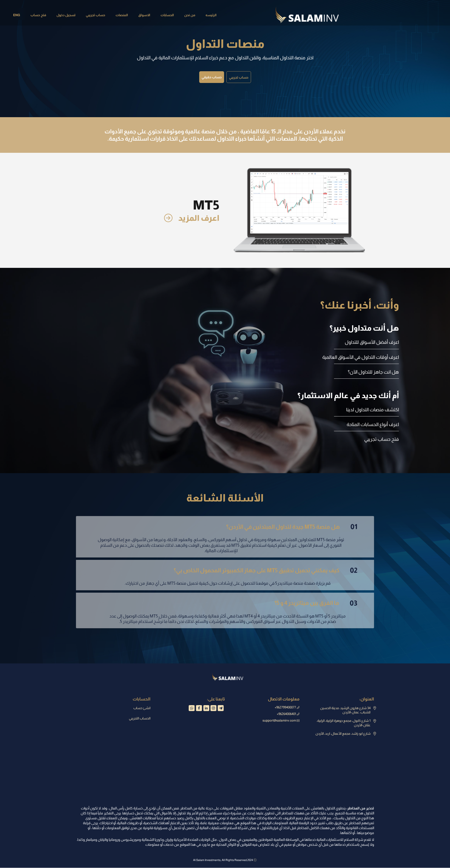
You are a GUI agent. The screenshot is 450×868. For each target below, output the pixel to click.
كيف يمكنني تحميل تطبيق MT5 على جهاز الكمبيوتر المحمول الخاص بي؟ (265, 570)
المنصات (122, 15)
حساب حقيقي (212, 77)
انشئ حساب (141, 708)
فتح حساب (38, 15)
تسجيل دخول (65, 15)
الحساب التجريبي (139, 718)
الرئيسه (211, 15)
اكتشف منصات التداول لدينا (372, 409)
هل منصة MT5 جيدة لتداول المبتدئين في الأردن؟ (291, 527)
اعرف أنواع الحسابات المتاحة (373, 424)
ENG (16, 15)
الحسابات (167, 15)
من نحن (189, 15)
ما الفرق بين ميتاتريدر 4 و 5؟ (315, 603)
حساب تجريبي (95, 15)
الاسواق (144, 15)
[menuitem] (211, 15)
